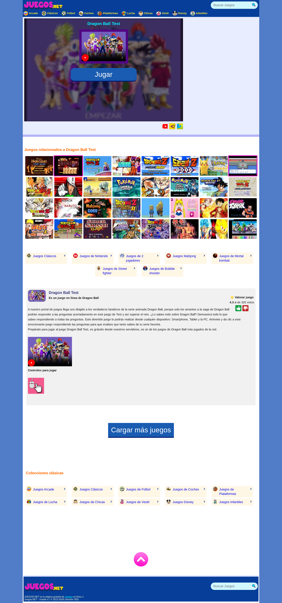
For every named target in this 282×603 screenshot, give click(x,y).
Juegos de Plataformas (227, 492)
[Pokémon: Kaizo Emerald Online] (126, 187)
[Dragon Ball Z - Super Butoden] (68, 229)
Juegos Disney (183, 502)
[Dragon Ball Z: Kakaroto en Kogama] (155, 208)
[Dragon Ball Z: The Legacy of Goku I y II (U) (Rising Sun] (126, 208)
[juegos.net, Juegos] (43, 5)
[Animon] (126, 166)
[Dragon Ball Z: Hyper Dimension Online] (243, 187)
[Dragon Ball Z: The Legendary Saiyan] (97, 166)
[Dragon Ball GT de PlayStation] (214, 187)
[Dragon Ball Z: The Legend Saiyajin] (39, 187)
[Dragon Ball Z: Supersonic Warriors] (185, 166)
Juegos (69, 596)
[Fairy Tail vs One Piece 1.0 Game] (214, 208)
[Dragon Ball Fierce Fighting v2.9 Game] (155, 187)
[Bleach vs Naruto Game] (68, 208)
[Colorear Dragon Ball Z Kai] (243, 229)
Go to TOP (141, 559)
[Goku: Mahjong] (97, 208)
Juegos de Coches (186, 489)
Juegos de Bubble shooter (162, 271)
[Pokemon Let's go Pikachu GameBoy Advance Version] (214, 166)
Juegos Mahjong (184, 256)
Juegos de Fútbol (138, 489)
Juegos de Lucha (45, 502)
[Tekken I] (185, 229)
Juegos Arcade (43, 489)
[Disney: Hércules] (39, 166)
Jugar (104, 74)
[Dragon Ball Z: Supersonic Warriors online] (155, 166)
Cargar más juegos (141, 430)
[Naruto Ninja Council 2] (39, 229)
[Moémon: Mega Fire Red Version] (185, 187)
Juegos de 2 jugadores (134, 258)
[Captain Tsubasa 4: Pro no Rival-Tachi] (68, 187)
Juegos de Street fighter (115, 271)
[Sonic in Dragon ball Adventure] (97, 187)
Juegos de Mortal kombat (231, 258)
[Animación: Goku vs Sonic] (214, 229)
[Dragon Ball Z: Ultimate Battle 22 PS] (39, 208)
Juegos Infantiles (231, 502)
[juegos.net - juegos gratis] (44, 587)
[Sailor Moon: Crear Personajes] (185, 208)
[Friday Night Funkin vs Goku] (243, 208)
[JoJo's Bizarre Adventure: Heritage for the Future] (126, 229)
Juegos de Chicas (92, 502)
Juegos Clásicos (44, 256)
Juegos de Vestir (138, 502)
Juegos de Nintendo (93, 256)
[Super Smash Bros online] (97, 229)
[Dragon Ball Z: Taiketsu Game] (155, 229)
